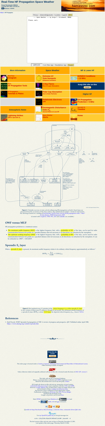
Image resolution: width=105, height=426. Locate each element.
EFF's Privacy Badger (65, 392)
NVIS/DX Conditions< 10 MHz (86, 77)
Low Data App (48, 65)
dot (55, 216)
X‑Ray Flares (51, 85)
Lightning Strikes (15, 116)
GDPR (59, 380)
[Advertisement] (17, 102)
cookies (67, 381)
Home (1, 12)
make (49, 402)
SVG (52, 216)
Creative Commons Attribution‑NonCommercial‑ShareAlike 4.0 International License (63, 364)
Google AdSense (41, 387)
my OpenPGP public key (46, 415)
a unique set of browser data (59, 389)
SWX (70, 15)
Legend (64, 15)
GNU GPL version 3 (81, 372)
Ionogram (12, 77)
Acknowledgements (46, 15)
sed (53, 402)
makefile (12, 8)
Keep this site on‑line (87, 84)
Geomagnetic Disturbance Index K (54, 109)
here (62, 395)
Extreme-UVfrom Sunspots (49, 78)
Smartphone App (60, 65)
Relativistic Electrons (52, 100)
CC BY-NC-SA (16, 6)
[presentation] (25, 239)
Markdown (6, 8)
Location (57, 15)
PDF (48, 216)
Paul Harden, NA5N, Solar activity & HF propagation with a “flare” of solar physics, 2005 (62, 214)
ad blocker (53, 392)
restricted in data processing (39, 386)
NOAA (81, 312)
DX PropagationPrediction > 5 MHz (86, 101)
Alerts (47, 116)
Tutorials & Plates (16, 93)
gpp (58, 402)
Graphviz (43, 216)
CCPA (66, 386)
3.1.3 (68, 399)
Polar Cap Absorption (52, 93)
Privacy (35, 15)
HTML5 (39, 399)
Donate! (70, 65)
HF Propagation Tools (17, 85)
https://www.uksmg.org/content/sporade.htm (23, 324)
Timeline (81, 108)
